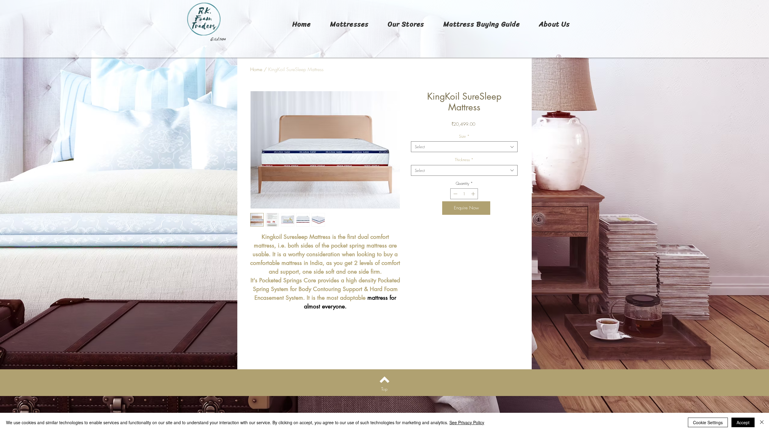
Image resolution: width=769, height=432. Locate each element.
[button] (349, 24)
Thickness (464, 159)
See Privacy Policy (466, 422)
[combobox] (464, 146)
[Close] (761, 422)
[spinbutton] (464, 194)
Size (464, 136)
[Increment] (473, 194)
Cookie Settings (708, 422)
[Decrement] (454, 194)
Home (256, 69)
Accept (743, 422)
